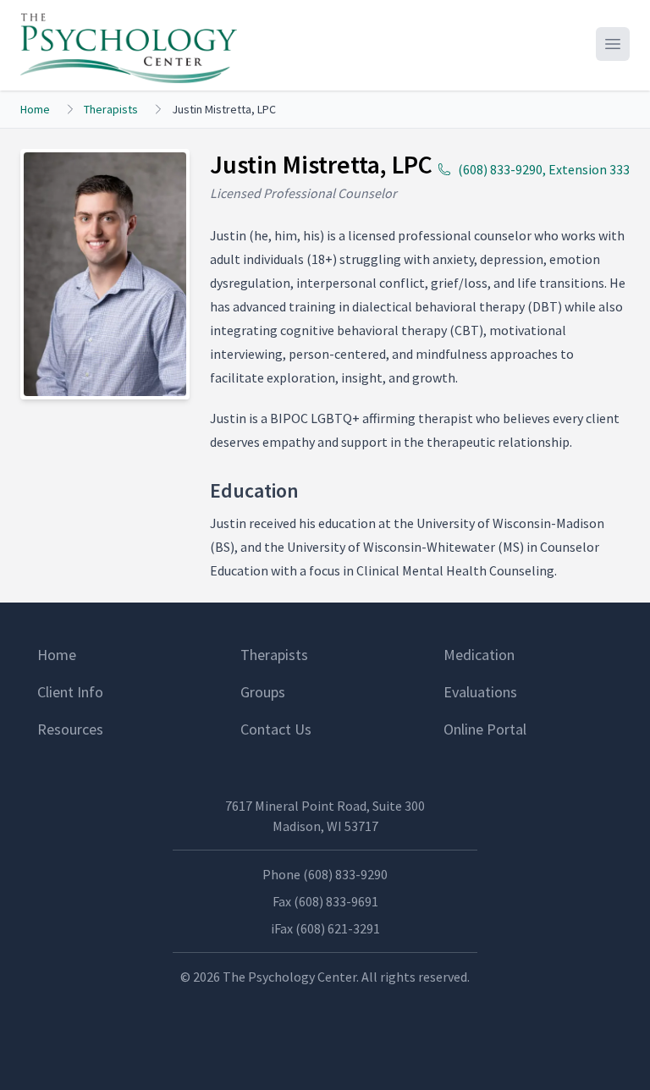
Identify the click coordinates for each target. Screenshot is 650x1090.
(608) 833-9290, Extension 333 (544, 169)
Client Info (70, 692)
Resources (70, 729)
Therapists (111, 109)
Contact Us (275, 729)
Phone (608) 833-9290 (325, 874)
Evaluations (480, 692)
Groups (262, 692)
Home (35, 109)
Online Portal (484, 729)
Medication (479, 654)
